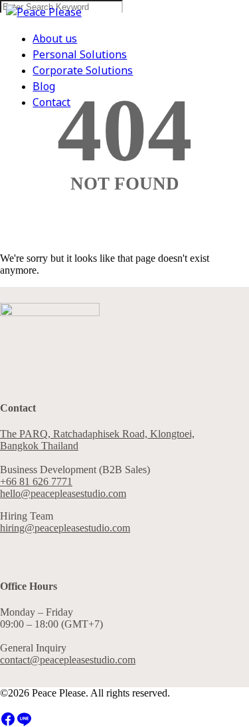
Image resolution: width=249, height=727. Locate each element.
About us (55, 39)
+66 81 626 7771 (36, 481)
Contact (51, 103)
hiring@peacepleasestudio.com (65, 527)
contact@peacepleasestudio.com (67, 659)
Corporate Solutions (83, 71)
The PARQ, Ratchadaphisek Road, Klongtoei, (97, 433)
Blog (44, 87)
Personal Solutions (80, 55)
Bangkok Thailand (39, 445)
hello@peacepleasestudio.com (63, 493)
